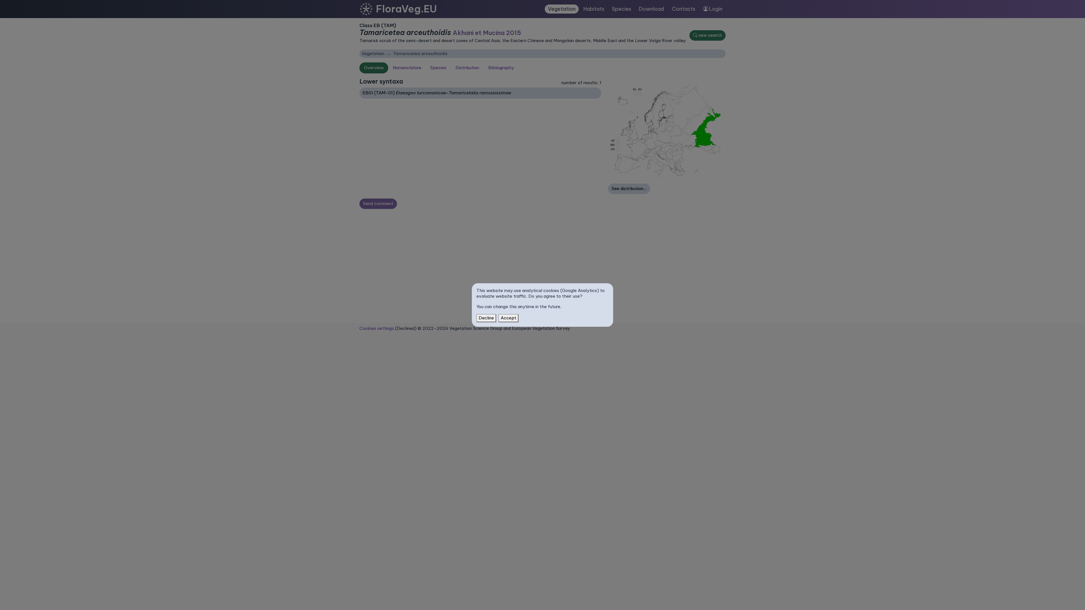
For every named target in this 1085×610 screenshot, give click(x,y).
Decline (486, 318)
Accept (508, 318)
